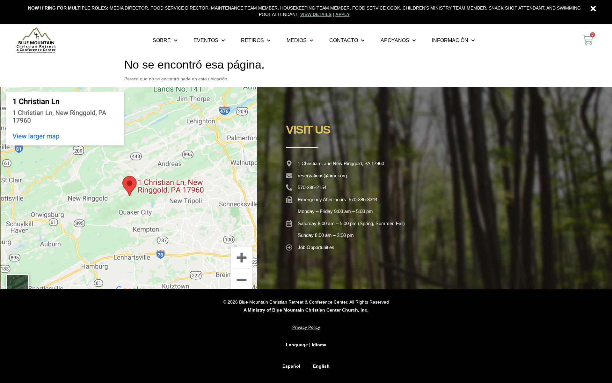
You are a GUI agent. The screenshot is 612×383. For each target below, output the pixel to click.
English (321, 366)
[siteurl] (36, 40)
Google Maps (128, 187)
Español (291, 366)
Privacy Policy (306, 327)
